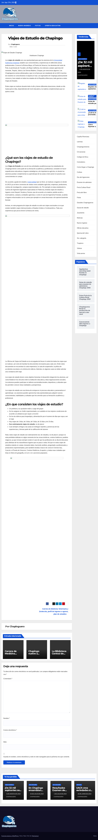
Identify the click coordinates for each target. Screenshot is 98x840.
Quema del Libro (83, 233)
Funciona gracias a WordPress (10, 836)
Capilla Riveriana (83, 136)
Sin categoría (81, 238)
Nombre (6, 718)
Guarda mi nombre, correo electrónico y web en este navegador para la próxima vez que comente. (36, 757)
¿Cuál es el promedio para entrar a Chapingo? (93, 116)
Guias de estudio (83, 208)
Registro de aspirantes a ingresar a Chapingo (92, 90)
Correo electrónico (10, 730)
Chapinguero (15, 44)
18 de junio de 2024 (84, 793)
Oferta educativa (53, 25)
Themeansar (35, 836)
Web (5, 742)
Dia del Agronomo (83, 177)
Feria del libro (82, 192)
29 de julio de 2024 (37, 793)
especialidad (32, 182)
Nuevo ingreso (24, 25)
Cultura (79, 172)
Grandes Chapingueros (85, 202)
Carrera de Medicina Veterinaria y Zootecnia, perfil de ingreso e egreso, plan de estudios (53, 611)
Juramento (80, 213)
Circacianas (81, 152)
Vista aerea (81, 253)
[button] (95, 25)
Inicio (11, 25)
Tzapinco (80, 243)
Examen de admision (84, 182)
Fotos (38, 25)
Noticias (80, 218)
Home (95, 836)
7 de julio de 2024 (60, 793)
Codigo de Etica (82, 157)
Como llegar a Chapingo (85, 167)
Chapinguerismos (83, 147)
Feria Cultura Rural (83, 187)
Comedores (81, 162)
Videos (79, 248)
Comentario (7, 678)
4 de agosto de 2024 (13, 793)
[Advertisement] (21, 109)
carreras (80, 142)
